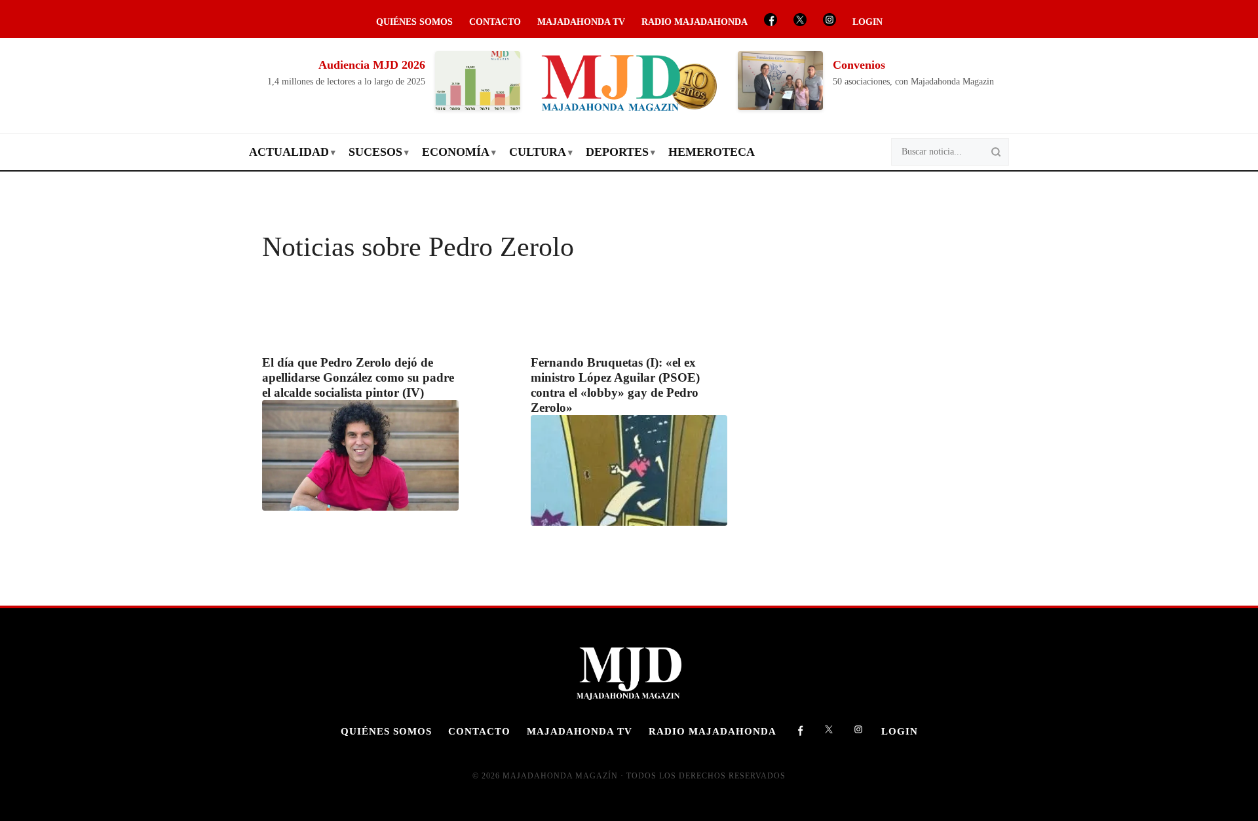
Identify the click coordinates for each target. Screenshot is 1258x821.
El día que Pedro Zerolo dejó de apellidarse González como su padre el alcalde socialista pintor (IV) (358, 377)
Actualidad (289, 151)
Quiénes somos (414, 22)
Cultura (537, 151)
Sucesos (375, 151)
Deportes (617, 151)
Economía (455, 151)
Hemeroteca (711, 151)
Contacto (495, 22)
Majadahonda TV (581, 22)
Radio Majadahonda (694, 22)
